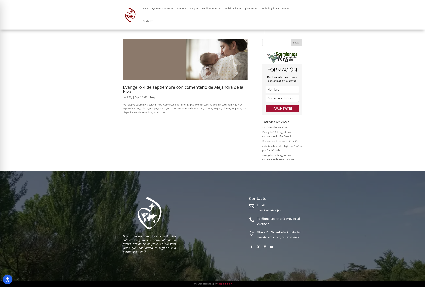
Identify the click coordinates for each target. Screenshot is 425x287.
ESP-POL (181, 8)
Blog (192, 8)
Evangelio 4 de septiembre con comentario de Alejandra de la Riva (183, 89)
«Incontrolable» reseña (274, 127)
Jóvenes (249, 8)
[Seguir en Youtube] (271, 247)
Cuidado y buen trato (273, 8)
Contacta (147, 21)
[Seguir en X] (258, 247)
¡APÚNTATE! (282, 108)
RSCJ (129, 97)
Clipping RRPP (224, 283)
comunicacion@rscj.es (269, 210)
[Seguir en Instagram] (265, 247)
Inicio (145, 8)
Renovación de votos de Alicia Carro (281, 141)
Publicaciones (210, 8)
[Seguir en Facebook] (251, 247)
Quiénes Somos (161, 8)
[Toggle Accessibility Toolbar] (7, 279)
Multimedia (231, 8)
